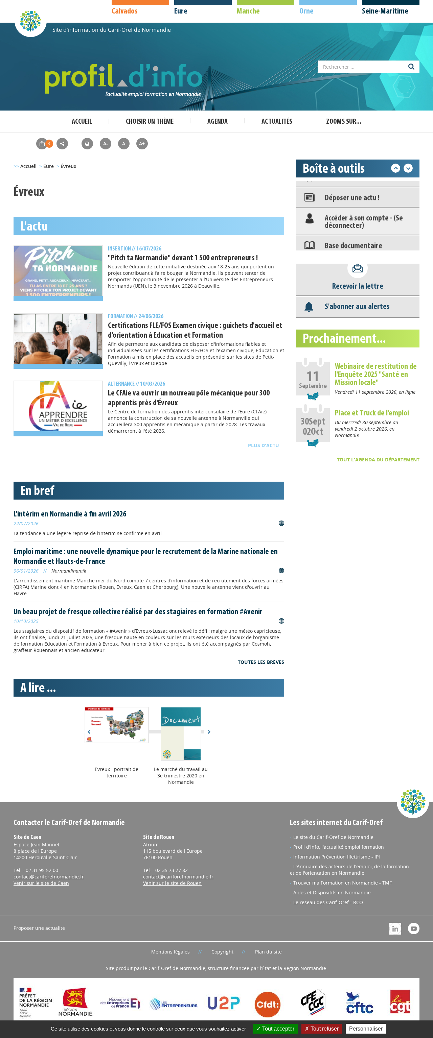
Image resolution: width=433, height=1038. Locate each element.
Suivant (208, 732)
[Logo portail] (125, 80)
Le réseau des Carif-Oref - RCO (328, 902)
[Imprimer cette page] (87, 143)
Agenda (217, 122)
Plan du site (268, 951)
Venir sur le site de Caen (41, 883)
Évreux (68, 166)
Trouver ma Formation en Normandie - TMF (342, 882)
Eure (48, 166)
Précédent (89, 732)
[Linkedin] (395, 928)
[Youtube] (413, 928)
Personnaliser (366, 1029)
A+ (142, 143)
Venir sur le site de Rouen (172, 883)
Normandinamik (68, 571)
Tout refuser (324, 1029)
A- (105, 143)
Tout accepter (277, 1029)
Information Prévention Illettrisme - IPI (336, 856)
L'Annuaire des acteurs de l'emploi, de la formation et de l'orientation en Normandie (349, 869)
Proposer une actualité (39, 928)
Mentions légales (170, 951)
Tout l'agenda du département (378, 459)
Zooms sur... (343, 122)
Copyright (222, 951)
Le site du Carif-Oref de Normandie (333, 837)
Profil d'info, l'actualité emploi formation (338, 847)
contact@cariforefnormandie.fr (49, 876)
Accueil (82, 122)
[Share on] (62, 143)
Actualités (276, 122)
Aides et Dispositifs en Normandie (332, 892)
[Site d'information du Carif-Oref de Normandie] (30, 21)
